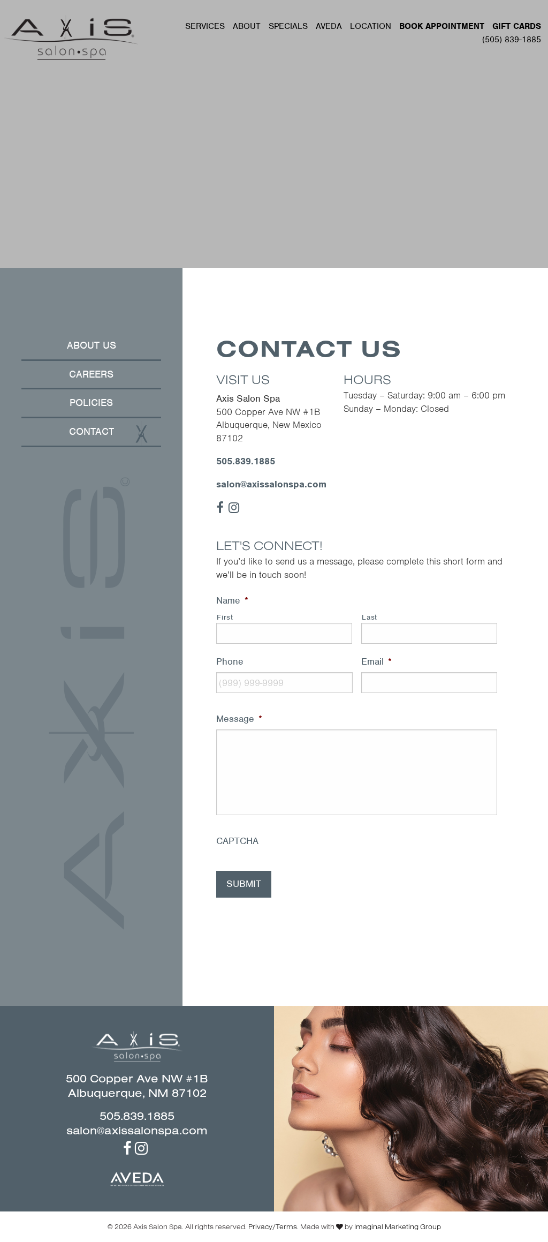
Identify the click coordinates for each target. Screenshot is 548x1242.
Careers (91, 374)
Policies (91, 402)
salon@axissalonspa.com (271, 484)
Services (205, 26)
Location (370, 26)
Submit (243, 884)
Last (369, 617)
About (247, 26)
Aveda (329, 26)
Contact (91, 431)
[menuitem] (204, 26)
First (225, 617)
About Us (91, 345)
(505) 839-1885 (511, 39)
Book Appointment (441, 26)
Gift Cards (516, 26)
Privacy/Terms (272, 1226)
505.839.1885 (245, 461)
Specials (288, 26)
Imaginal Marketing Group (397, 1226)
